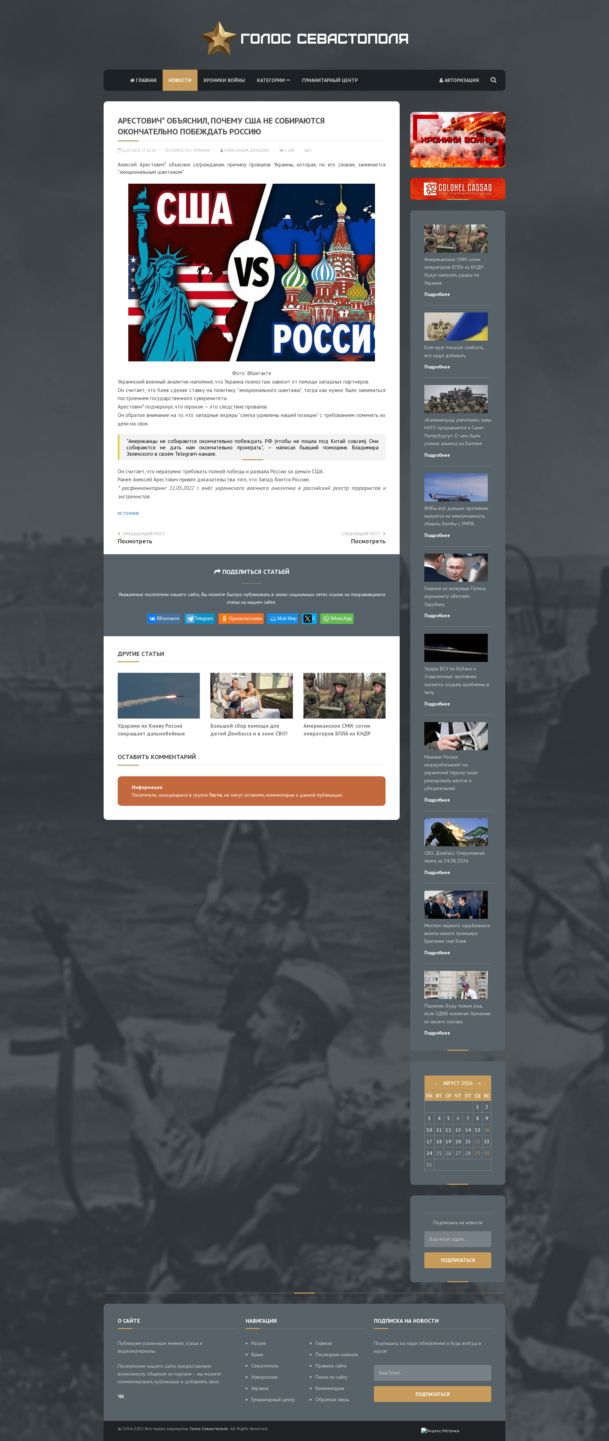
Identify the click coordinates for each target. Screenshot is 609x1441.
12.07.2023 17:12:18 (138, 150)
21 (468, 1141)
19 (448, 1141)
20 (458, 1141)
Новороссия (264, 1377)
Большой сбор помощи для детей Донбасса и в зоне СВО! (249, 729)
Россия (258, 1343)
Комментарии (329, 1388)
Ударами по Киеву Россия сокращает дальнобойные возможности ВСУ (151, 733)
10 (429, 1130)
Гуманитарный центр (330, 80)
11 (439, 1130)
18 (439, 1141)
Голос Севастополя (209, 1428)
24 (429, 1153)
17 (429, 1141)
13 (458, 1130)
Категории (271, 80)
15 (477, 1130)
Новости (179, 80)
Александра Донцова (246, 150)
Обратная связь (332, 1399)
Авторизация (461, 80)
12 (448, 1130)
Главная (145, 80)
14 (468, 1130)
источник (128, 513)
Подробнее (437, 294)
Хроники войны (224, 80)
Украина (201, 150)
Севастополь (264, 1366)
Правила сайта (330, 1366)
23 (487, 1141)
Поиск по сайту (331, 1377)
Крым (257, 1354)
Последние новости (336, 1354)
